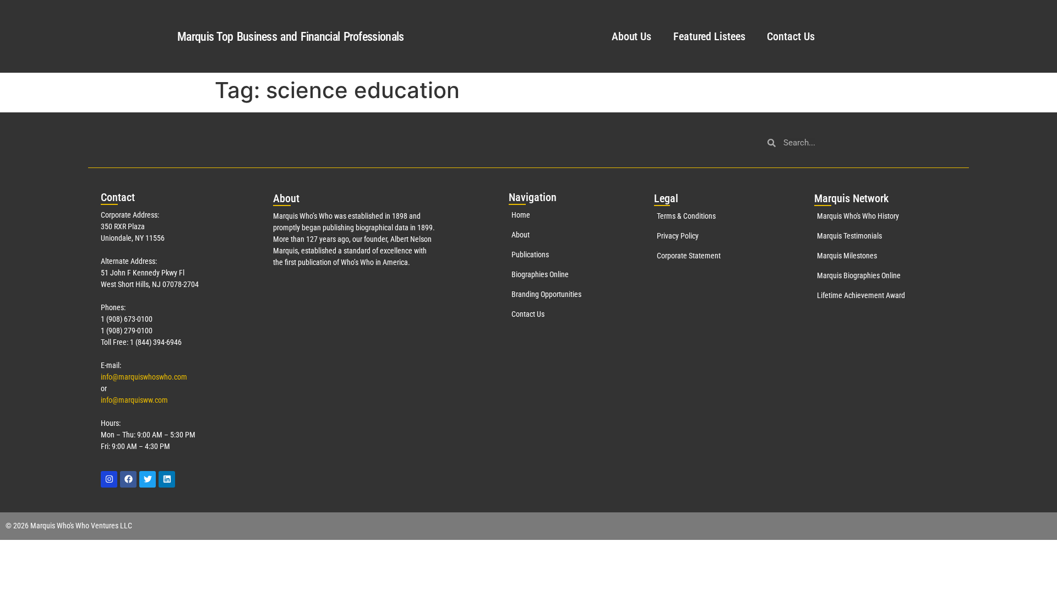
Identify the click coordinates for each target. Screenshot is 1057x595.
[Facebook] (128, 479)
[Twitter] (147, 479)
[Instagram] (109, 479)
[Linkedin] (167, 479)
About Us (631, 36)
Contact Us (790, 36)
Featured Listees (709, 36)
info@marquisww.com (134, 400)
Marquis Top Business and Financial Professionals (290, 37)
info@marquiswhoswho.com (144, 376)
